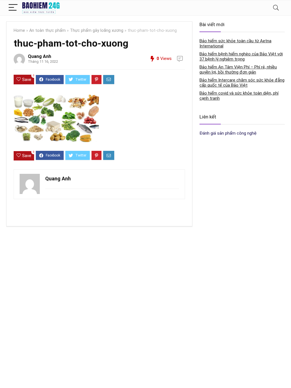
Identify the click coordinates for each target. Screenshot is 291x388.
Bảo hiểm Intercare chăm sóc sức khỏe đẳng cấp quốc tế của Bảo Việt (241, 83)
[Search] (276, 7)
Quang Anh (39, 56)
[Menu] (13, 7)
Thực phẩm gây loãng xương (96, 30)
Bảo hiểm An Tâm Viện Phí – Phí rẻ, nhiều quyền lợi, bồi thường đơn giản (238, 69)
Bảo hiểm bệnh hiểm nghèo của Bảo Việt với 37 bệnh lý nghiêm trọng (241, 56)
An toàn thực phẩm (47, 30)
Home (19, 30)
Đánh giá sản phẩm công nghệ (228, 133)
